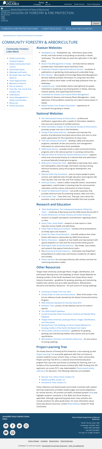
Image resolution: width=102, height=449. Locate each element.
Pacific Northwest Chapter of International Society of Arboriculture (69, 127)
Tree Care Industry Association (54, 140)
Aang (41, 2)
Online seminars (48, 259)
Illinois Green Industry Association (55, 330)
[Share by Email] (12, 432)
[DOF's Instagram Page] (26, 425)
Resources (13, 103)
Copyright (20, 416)
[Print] (5, 425)
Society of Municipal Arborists (53, 132)
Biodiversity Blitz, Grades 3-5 (53, 380)
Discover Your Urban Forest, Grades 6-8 (57, 377)
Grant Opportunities (17, 80)
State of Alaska (11, 3)
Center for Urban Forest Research (55, 234)
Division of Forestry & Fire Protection (29, 35)
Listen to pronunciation (47, 3)
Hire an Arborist (16, 86)
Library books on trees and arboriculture (58, 294)
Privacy (13, 416)
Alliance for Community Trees (53, 163)
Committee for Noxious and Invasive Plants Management (65, 94)
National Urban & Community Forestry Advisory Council (64, 154)
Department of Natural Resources (55, 446)
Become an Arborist (17, 83)
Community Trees (48, 196)
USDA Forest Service (49, 149)
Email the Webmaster (76, 446)
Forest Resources (51, 28)
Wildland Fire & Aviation (79, 28)
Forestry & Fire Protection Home (20, 28)
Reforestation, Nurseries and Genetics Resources (61, 339)
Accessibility (6, 416)
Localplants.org (47, 86)
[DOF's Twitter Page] (19, 425)
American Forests (48, 182)
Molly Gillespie (74, 404)
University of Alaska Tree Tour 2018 (56, 291)
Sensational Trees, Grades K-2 (53, 382)
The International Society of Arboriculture (58, 118)
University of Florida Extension (57, 251)
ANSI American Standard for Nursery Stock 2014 (61, 303)
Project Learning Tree (45, 354)
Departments (79, 4)
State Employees (93, 4)
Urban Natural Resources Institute (55, 228)
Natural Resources (9, 35)
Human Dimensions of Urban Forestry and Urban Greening (66, 215)
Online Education (16, 105)
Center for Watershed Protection (54, 191)
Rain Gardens (47, 75)
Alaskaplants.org (48, 52)
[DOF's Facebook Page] (12, 425)
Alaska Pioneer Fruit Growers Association (58, 105)
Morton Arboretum (49, 240)
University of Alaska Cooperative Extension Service (62, 69)
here (91, 392)
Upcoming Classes (17, 69)
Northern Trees (47, 305)
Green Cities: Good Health (52, 223)
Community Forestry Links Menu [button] (17, 50)
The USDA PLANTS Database (53, 311)
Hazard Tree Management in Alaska (56, 64)
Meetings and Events (18, 72)
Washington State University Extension (57, 245)
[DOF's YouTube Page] (5, 432)
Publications (14, 94)
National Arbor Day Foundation (54, 174)
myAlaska (68, 4)
